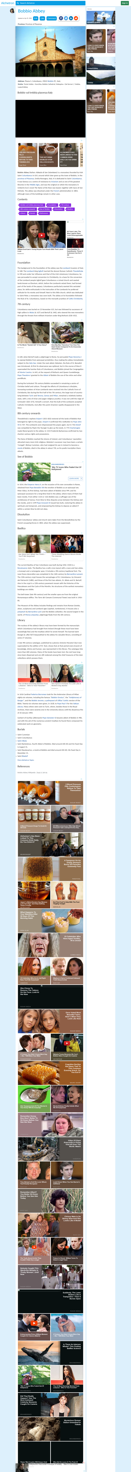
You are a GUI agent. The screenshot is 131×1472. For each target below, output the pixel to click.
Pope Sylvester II (49, 718)
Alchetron (7, 3)
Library (23, 213)
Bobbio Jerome (38, 701)
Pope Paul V (62, 704)
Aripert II (46, 422)
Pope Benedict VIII (37, 488)
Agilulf (40, 271)
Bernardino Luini (35, 612)
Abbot (45, 375)
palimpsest (50, 701)
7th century (65, 205)
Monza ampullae (32, 615)
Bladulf (25, 756)
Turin (31, 396)
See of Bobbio (45, 209)
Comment (51, 18)
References (44, 213)
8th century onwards (28, 209)
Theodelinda (78, 271)
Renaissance (22, 568)
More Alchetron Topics (26, 760)
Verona (40, 396)
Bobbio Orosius (57, 698)
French (56, 191)
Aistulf (78, 425)
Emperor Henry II (34, 485)
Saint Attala (22, 741)
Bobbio (51, 81)
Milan (55, 396)
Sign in (125, 3)
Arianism (54, 182)
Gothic (65, 701)
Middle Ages (35, 185)
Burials (32, 213)
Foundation (52, 205)
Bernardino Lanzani (75, 574)
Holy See (32, 363)
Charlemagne (75, 428)
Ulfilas (59, 701)
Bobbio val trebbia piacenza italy (32, 205)
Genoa (46, 396)
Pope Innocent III (43, 503)
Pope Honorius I (75, 357)
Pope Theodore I (24, 375)
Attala (31, 313)
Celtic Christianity (75, 299)
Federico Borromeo (38, 694)
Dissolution (59, 209)
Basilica (70, 209)
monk (20, 448)
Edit (35, 18)
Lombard (66, 268)
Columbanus (27, 176)
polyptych (21, 612)
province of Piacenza (26, 179)
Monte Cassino (26, 372)
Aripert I (39, 419)
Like (42, 18)
